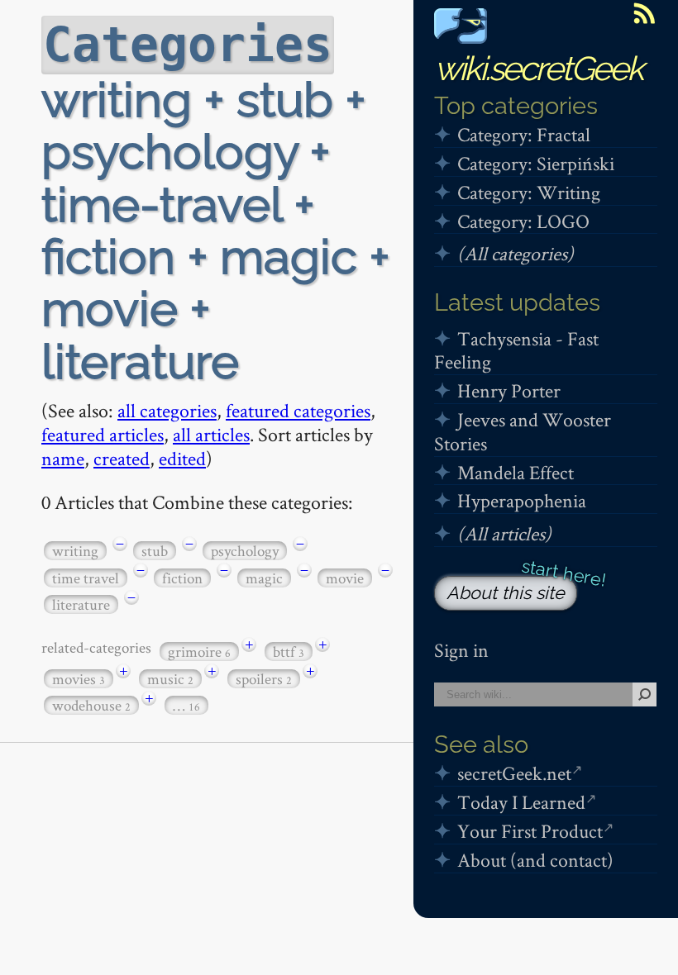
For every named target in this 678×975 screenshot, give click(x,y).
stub (154, 550)
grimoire (199, 651)
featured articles (102, 434)
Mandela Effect (515, 472)
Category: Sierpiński (535, 163)
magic (264, 577)
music (170, 678)
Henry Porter (509, 390)
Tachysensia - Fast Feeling (516, 350)
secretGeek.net (514, 773)
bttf (288, 651)
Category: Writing (528, 192)
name (62, 458)
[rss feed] (644, 13)
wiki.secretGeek (538, 68)
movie (345, 577)
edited (182, 458)
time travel (85, 577)
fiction (182, 577)
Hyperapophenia (521, 500)
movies (78, 678)
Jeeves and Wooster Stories (522, 431)
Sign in (461, 650)
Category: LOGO (523, 221)
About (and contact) (535, 860)
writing (75, 550)
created (121, 458)
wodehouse (91, 705)
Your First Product (530, 831)
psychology (245, 550)
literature (81, 604)
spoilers (264, 678)
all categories (167, 410)
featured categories (298, 410)
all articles (211, 434)
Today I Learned (521, 802)
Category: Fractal (523, 134)
